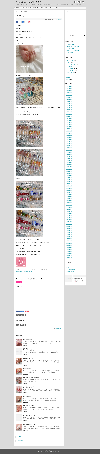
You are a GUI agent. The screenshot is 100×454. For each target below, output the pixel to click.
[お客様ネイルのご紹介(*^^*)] (19, 381)
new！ (19, 436)
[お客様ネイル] (19, 400)
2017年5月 (69, 221)
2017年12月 (69, 207)
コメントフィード (70, 269)
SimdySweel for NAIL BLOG (28, 2)
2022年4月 (69, 97)
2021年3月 (69, 124)
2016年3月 (69, 251)
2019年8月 (69, 164)
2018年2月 (69, 202)
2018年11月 (69, 183)
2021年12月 (69, 105)
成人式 (68, 77)
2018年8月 (69, 190)
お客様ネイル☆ (27, 339)
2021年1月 (69, 128)
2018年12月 (69, 181)
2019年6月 (69, 169)
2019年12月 (69, 156)
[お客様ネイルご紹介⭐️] (19, 409)
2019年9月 (69, 162)
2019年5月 (69, 171)
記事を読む (25, 345)
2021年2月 (69, 126)
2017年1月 (69, 230)
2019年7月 (69, 167)
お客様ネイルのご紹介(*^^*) (31, 377)
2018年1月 (69, 205)
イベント (41, 7)
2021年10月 (69, 109)
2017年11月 (69, 209)
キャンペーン (57, 7)
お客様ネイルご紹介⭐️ (29, 406)
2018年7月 (69, 192)
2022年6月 (69, 92)
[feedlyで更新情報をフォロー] (80, 2)
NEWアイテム (69, 60)
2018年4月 (69, 198)
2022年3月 (69, 99)
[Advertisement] (26, 295)
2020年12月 (69, 131)
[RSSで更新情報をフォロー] (83, 2)
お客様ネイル (26, 396)
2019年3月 (69, 175)
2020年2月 (69, 152)
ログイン (68, 265)
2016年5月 (69, 247)
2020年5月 (69, 145)
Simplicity (54, 450)
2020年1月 (69, 154)
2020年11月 (69, 133)
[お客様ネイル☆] (19, 343)
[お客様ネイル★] (19, 352)
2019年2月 (69, 177)
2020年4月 (69, 147)
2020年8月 (69, 139)
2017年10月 (69, 211)
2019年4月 (69, 173)
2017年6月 (69, 219)
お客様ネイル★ (27, 349)
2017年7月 (69, 217)
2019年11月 (69, 158)
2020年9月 (69, 137)
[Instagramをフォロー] (78, 2)
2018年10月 (69, 186)
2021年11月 (69, 107)
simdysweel (58, 328)
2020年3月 (69, 150)
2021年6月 (69, 118)
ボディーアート (25, 7)
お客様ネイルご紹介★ (29, 415)
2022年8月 (69, 88)
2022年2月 (69, 101)
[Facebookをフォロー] (75, 2)
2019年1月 (69, 179)
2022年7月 (69, 90)
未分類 (68, 79)
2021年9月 (69, 112)
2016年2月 (69, 253)
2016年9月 (69, 238)
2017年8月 (69, 215)
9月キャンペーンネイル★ (72, 46)
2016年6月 (69, 245)
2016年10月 (69, 236)
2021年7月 (69, 116)
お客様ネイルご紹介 (28, 358)
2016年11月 (69, 234)
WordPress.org (70, 271)
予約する (19, 282)
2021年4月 (69, 122)
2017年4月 (69, 224)
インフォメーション (48, 7)
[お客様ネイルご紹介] (19, 362)
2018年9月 (69, 188)
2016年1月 (69, 255)
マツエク (68, 75)
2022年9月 (69, 86)
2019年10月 (69, 160)
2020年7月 (69, 141)
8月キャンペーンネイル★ (72, 50)
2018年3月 (69, 200)
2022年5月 (69, 95)
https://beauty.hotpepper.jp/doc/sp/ (24, 271)
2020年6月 (69, 143)
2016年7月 (69, 243)
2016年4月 (69, 249)
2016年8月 (69, 241)
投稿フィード (69, 267)
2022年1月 (69, 103)
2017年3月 (69, 226)
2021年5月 (69, 120)
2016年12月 (69, 232)
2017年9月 (69, 213)
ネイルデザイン (17, 7)
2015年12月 (69, 257)
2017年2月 (69, 228)
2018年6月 (69, 194)
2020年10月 (69, 135)
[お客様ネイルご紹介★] (19, 418)
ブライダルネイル (34, 7)
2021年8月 (69, 114)
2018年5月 (69, 196)
